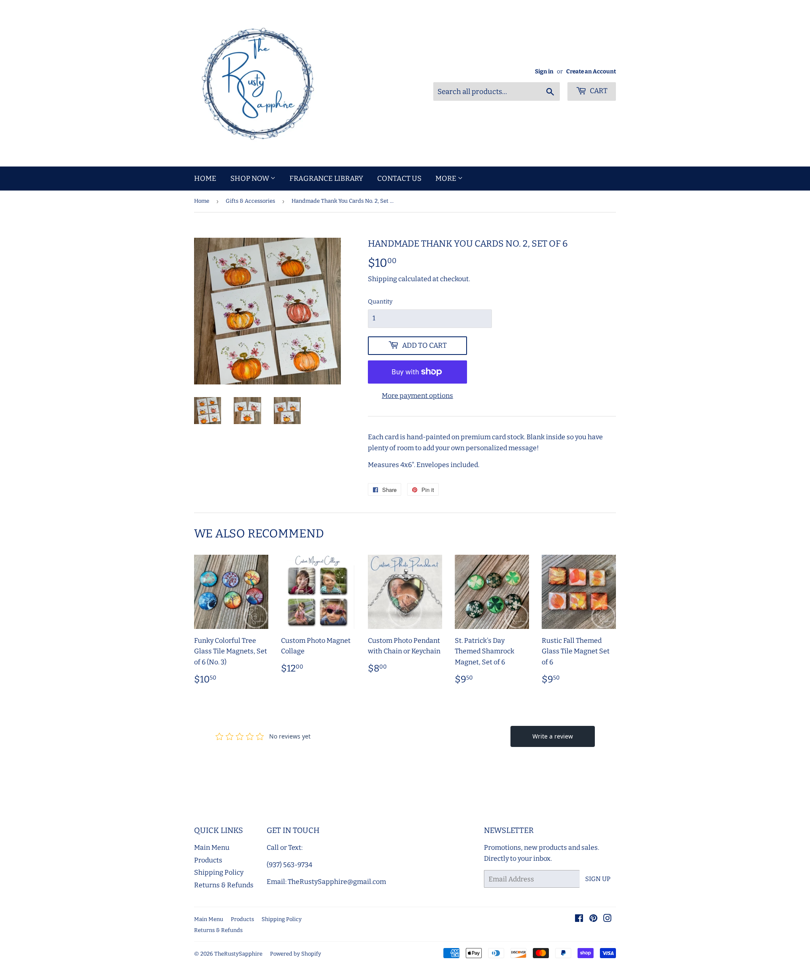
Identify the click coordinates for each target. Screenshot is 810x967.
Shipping (382, 279)
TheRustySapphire (238, 954)
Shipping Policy (218, 872)
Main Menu (212, 847)
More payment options (417, 396)
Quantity (380, 301)
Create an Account (591, 71)
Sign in (544, 71)
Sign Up (597, 879)
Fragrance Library (326, 178)
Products (208, 860)
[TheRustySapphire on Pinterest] (593, 919)
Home (205, 178)
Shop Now (250, 178)
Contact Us (399, 178)
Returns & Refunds (224, 885)
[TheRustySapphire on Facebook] (579, 919)
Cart (598, 90)
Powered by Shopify (295, 954)
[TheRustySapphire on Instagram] (607, 919)
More (446, 178)
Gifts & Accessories (250, 201)
